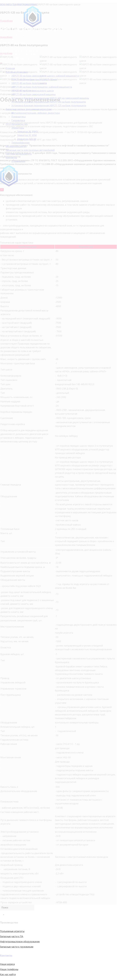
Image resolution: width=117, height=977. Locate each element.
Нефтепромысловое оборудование (20, 941)
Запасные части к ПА (11, 936)
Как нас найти (8, 974)
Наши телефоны (9, 969)
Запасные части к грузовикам (16, 946)
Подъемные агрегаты (12, 931)
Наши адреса (7, 964)
